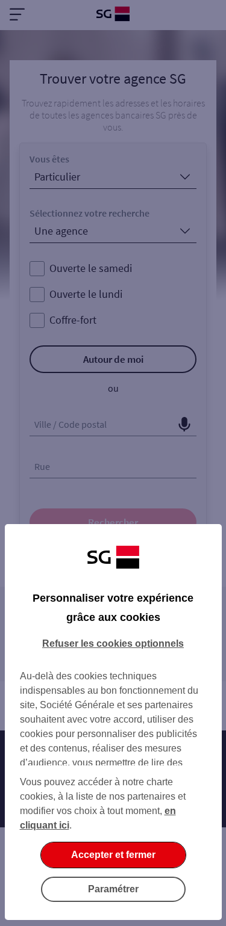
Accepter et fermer (113, 855)
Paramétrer (113, 889)
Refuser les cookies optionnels (113, 643)
